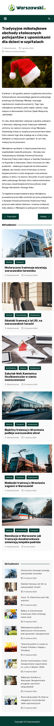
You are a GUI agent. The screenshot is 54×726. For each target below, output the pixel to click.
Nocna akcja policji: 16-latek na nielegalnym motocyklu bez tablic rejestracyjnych (34, 700)
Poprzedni (11, 216)
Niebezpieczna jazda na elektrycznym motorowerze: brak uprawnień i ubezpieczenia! (35, 630)
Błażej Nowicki (10, 48)
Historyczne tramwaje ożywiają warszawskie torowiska (26, 269)
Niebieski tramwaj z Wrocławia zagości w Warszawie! (25, 484)
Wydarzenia (35, 315)
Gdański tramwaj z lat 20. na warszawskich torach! (23, 322)
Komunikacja (21, 315)
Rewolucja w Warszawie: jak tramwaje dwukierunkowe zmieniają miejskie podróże (23, 539)
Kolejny (43, 216)
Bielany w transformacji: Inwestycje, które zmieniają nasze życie (33, 614)
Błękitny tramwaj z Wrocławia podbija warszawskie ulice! (24, 431)
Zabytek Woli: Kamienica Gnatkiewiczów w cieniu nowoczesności (21, 376)
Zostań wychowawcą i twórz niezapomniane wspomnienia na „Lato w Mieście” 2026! (34, 664)
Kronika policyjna (19, 51)
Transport (20, 262)
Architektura (11, 368)
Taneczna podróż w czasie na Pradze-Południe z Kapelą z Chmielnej (34, 647)
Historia (8, 51)
